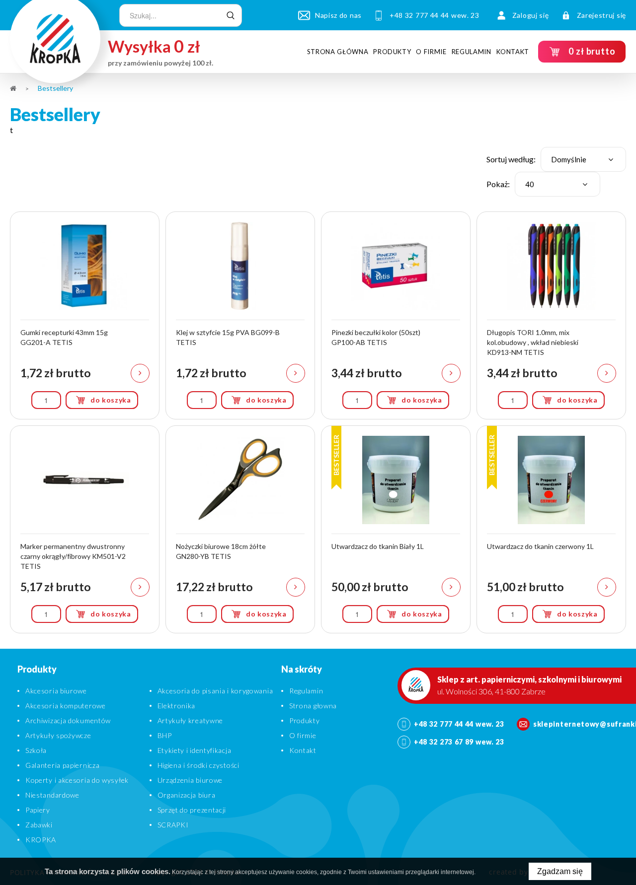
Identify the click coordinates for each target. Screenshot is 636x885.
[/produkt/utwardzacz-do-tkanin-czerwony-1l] (551, 529)
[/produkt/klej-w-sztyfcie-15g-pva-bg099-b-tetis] (240, 315)
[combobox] (583, 159)
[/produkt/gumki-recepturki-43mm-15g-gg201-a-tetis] (84, 315)
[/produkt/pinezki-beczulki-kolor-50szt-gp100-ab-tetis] (395, 315)
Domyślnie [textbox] (568, 159)
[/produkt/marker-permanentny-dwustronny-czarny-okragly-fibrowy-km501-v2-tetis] (84, 529)
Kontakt (513, 52)
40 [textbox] (529, 184)
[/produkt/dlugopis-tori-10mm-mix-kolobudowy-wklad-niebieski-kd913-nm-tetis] (551, 315)
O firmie (431, 52)
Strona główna (337, 52)
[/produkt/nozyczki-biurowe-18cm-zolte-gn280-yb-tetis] (240, 529)
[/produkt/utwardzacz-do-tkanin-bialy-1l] (395, 529)
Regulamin (471, 52)
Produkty (392, 52)
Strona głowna (313, 705)
